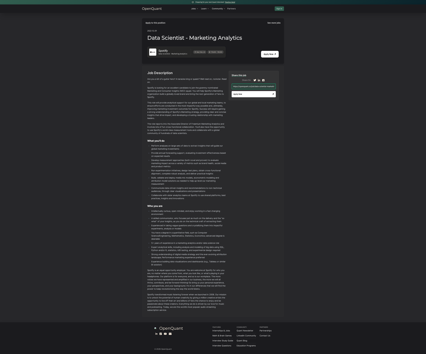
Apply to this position (155, 23)
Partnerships (266, 330)
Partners (231, 8)
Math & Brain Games (222, 335)
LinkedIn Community (246, 335)
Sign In (279, 9)
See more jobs (273, 23)
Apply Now (268, 54)
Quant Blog (242, 340)
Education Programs (246, 345)
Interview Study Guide (222, 340)
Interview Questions (221, 345)
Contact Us (265, 335)
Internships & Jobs (221, 330)
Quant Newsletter (245, 330)
